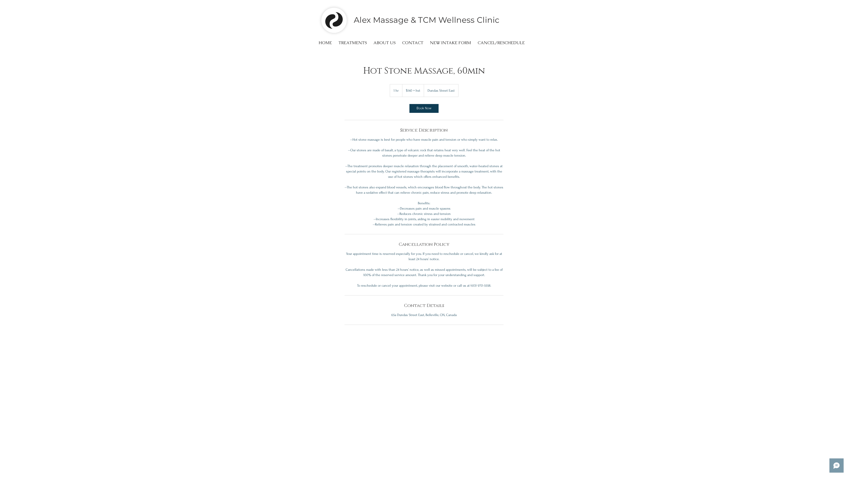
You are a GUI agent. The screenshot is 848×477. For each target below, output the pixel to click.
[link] (424, 108)
